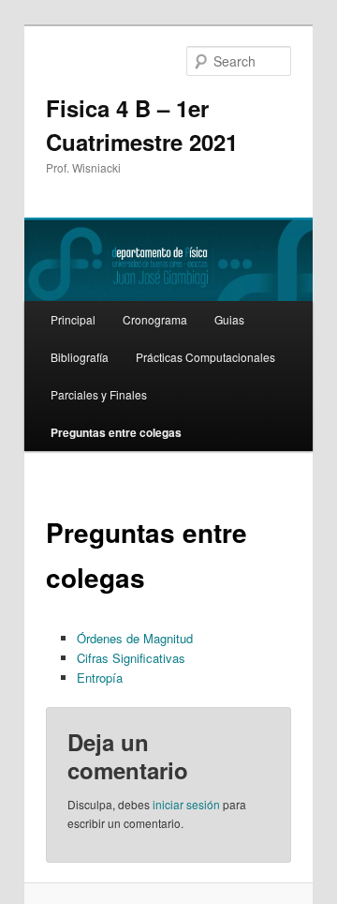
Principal (73, 319)
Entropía (100, 677)
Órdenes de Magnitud (135, 638)
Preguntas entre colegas (116, 432)
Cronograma (155, 319)
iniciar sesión (186, 804)
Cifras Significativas (131, 658)
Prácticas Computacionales (205, 357)
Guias (229, 319)
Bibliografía (80, 357)
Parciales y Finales (99, 394)
